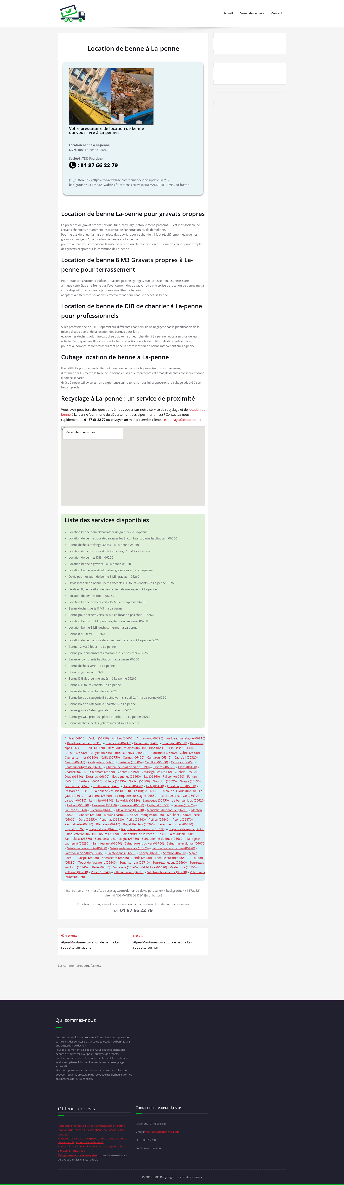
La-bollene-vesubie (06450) (112, 791)
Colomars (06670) (102, 772)
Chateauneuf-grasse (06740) (84, 767)
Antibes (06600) (122, 738)
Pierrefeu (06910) (108, 824)
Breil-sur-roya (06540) (130, 753)
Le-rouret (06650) (132, 805)
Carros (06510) (75, 762)
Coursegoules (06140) (157, 772)
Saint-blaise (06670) (78, 839)
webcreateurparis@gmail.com (162, 1131)
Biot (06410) (157, 748)
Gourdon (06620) (165, 781)
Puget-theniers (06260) (138, 824)
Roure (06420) (109, 834)
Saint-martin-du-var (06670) (186, 843)
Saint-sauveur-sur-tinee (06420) (173, 848)
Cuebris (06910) (185, 772)
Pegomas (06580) (112, 819)
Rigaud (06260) (75, 829)
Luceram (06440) (101, 810)
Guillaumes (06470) (106, 786)
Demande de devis (252, 13)
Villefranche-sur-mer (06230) (167, 872)
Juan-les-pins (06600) (181, 786)
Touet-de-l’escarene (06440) (97, 862)
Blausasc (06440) (181, 748)
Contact (276, 13)
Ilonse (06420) (133, 786)
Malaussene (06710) (130, 810)
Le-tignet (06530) (158, 805)
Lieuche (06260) (76, 810)
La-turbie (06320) (128, 800)
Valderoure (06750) (183, 867)
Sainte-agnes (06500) (122, 853)
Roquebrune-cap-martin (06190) (143, 829)
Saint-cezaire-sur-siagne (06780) (117, 839)
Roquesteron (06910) (81, 834)
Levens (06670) (184, 805)
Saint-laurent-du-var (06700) (144, 843)
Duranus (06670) (97, 776)
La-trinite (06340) (101, 800)
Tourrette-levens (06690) (170, 862)
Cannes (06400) (133, 757)
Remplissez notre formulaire (77, 1155)
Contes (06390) (128, 772)
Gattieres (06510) (90, 781)
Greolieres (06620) (77, 786)
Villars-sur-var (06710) (129, 872)
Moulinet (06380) (179, 815)
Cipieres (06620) (164, 767)
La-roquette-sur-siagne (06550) (136, 796)
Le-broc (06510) (78, 805)
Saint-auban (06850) (182, 834)
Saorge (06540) (149, 853)
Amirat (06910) (75, 738)
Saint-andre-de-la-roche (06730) (143, 834)
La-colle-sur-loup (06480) (178, 791)
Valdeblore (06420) (154, 867)
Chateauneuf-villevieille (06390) (128, 767)
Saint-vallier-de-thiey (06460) (84, 853)
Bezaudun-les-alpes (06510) (127, 748)
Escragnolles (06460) (126, 776)
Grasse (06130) (190, 781)
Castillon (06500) (156, 762)
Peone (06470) (183, 819)
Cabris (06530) (190, 753)
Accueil (228, 13)
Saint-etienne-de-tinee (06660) (162, 839)
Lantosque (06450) (156, 800)
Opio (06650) (87, 819)
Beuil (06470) (95, 748)
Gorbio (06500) (139, 781)
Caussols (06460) (182, 762)
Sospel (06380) (88, 858)
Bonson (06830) (76, 753)
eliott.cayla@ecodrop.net (182, 419)
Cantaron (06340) (159, 757)
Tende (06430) (142, 858)
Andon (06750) (98, 738)
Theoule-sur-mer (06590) (172, 858)
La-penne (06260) (100, 796)
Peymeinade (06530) (79, 824)
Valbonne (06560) (125, 867)
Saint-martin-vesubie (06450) (87, 848)
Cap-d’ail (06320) (185, 757)
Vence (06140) (100, 872)
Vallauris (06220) (76, 872)
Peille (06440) (136, 819)
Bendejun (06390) (174, 743)
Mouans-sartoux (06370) (121, 815)
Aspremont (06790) (150, 738)
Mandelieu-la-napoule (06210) (167, 810)
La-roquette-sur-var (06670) (179, 796)
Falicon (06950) (173, 776)
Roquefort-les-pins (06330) (187, 829)
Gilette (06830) (115, 781)
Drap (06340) (74, 776)
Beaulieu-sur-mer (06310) (84, 743)
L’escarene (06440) (77, 791)
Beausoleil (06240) (118, 743)
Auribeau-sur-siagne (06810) (185, 738)
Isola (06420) (155, 786)
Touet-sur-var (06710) (135, 862)
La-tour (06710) (75, 800)
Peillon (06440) (159, 819)
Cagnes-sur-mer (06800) (81, 757)
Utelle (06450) (100, 867)
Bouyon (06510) (101, 753)
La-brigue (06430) (146, 791)
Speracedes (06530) (115, 858)
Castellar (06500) (130, 762)
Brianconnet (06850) (163, 753)
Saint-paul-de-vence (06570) (129, 848)
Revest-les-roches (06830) (175, 824)
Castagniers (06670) (101, 762)
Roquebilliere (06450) (103, 829)
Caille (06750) (110, 757)
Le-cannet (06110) (104, 805)
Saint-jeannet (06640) (107, 843)
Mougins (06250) (152, 815)
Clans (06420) (187, 767)
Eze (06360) (152, 776)
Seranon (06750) (174, 853)
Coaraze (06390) (76, 772)
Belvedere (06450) (146, 743)
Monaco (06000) (89, 815)
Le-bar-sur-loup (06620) (188, 800)
